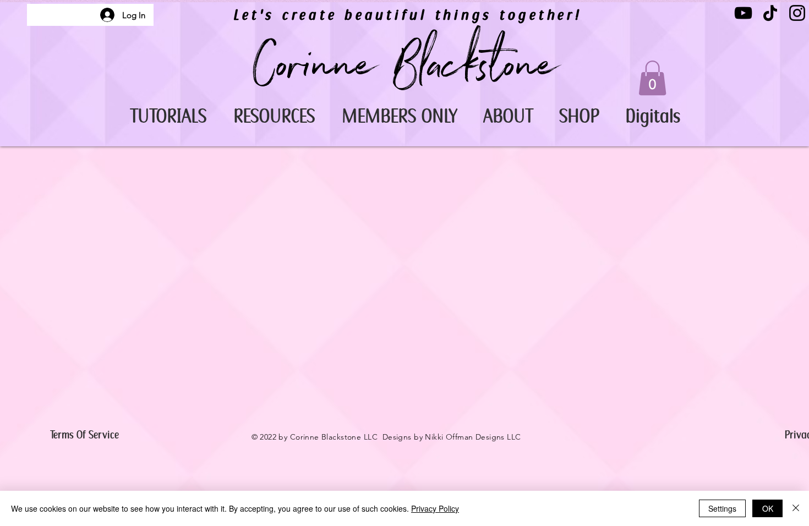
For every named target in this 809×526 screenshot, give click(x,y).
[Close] (795, 508)
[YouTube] (743, 13)
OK (767, 508)
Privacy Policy (435, 508)
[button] (168, 116)
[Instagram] (797, 13)
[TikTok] (770, 13)
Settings (722, 508)
